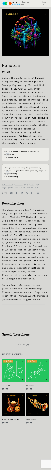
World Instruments (10, 419)
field (10, 188)
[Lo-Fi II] (13, 370)
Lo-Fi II (6, 385)
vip (36, 188)
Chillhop (30, 385)
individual (20, 188)
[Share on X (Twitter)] (11, 193)
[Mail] (32, 193)
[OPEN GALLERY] (25, 32)
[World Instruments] (13, 404)
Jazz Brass (31, 419)
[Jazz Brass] (37, 404)
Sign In (44, 3)
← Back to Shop (24, 3)
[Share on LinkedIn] (22, 193)
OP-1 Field (29, 185)
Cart (38, 3)
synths (30, 188)
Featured (18, 185)
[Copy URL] (38, 193)
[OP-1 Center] (11, 3)
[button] (25, 345)
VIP (37, 185)
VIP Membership (11, 157)
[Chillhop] (37, 370)
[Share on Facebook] (16, 193)
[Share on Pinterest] (27, 193)
